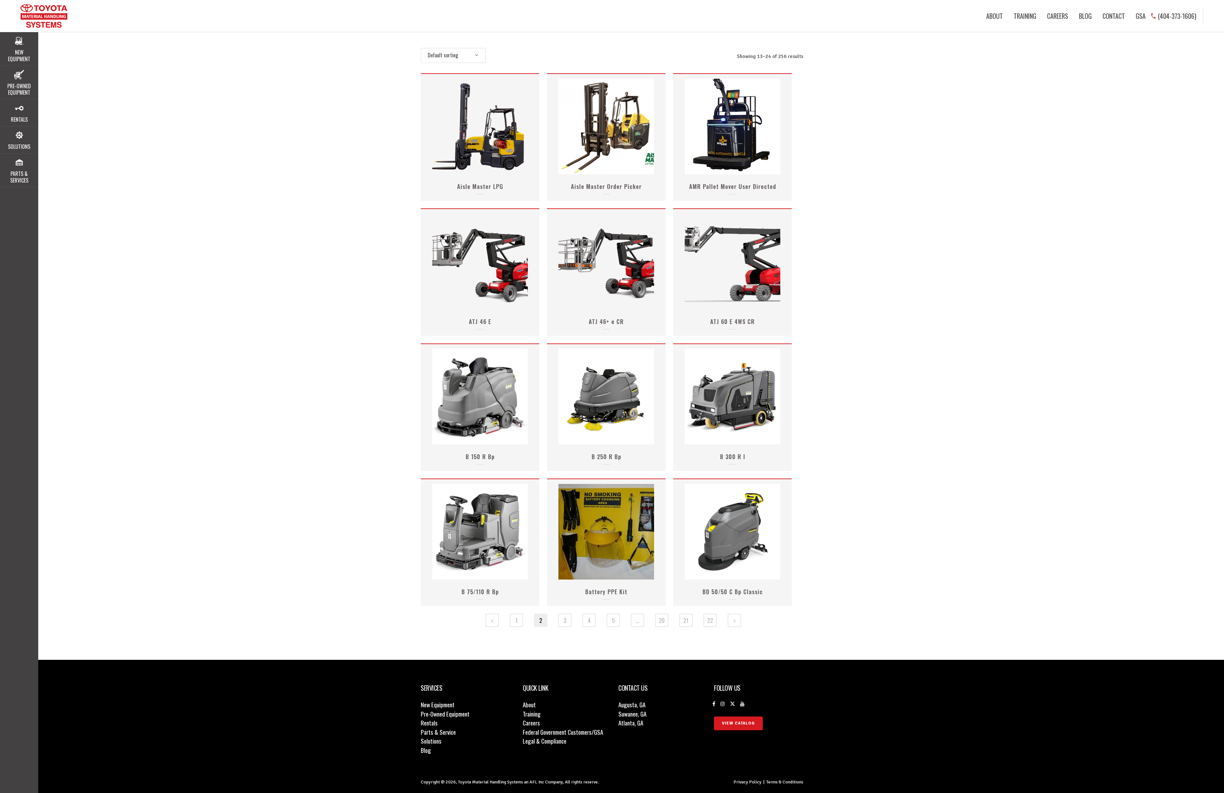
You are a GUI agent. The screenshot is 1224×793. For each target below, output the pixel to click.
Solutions (431, 740)
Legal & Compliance (544, 740)
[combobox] (453, 55)
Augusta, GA (631, 704)
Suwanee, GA (632, 713)
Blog (426, 750)
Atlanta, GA (630, 722)
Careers (531, 722)
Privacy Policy (747, 782)
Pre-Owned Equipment (445, 713)
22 (710, 620)
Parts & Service (438, 731)
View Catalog (738, 723)
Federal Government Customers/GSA (563, 731)
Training (532, 713)
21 (685, 620)
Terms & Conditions (784, 782)
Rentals (429, 722)
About (529, 704)
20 (662, 620)
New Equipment (438, 704)
